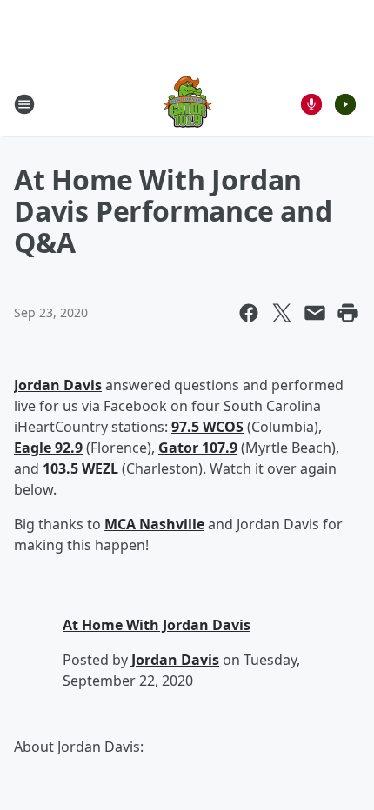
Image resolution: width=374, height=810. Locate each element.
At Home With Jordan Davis (156, 624)
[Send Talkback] (311, 104)
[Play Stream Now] (345, 104)
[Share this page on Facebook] (249, 313)
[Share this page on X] (282, 313)
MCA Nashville (154, 524)
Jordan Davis (58, 385)
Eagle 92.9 (48, 447)
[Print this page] (348, 313)
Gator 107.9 (197, 447)
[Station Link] (187, 104)
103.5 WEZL (80, 468)
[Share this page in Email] (315, 313)
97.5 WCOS (207, 426)
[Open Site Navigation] (24, 104)
